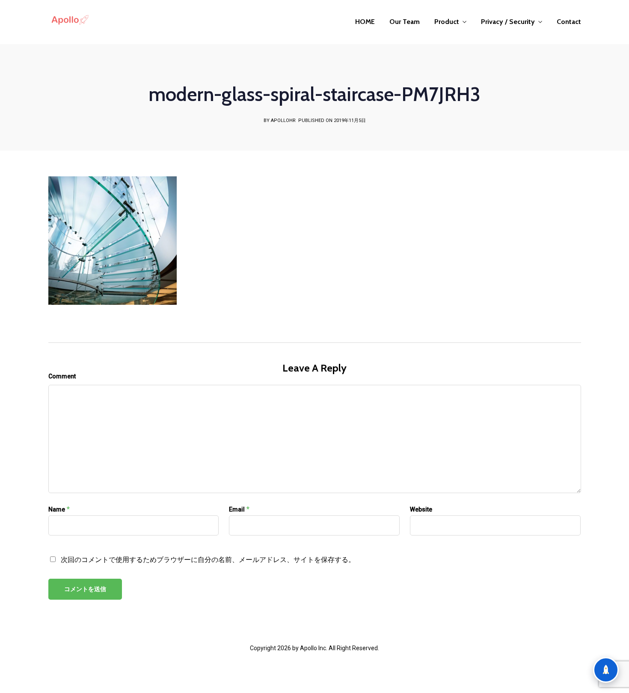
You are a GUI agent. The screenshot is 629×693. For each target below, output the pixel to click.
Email (237, 509)
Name (56, 509)
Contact (569, 22)
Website (421, 509)
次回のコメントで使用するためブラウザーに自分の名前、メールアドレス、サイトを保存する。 (208, 560)
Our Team (404, 22)
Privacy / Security (508, 22)
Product (446, 22)
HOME (365, 22)
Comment (62, 376)
